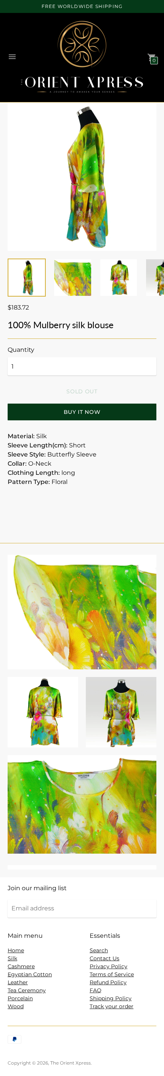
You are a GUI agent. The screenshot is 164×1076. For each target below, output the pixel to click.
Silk (12, 958)
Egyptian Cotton (30, 974)
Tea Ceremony (27, 990)
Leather (18, 982)
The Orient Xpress (70, 1063)
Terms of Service (112, 974)
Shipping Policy (111, 998)
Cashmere (21, 966)
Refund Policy (108, 982)
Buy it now (82, 412)
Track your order (111, 1006)
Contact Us (104, 958)
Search (99, 950)
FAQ (95, 990)
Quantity (21, 349)
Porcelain (20, 998)
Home (16, 950)
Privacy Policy (108, 966)
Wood (16, 1006)
